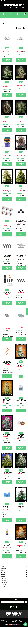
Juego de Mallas (21, 259)
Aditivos (3, 576)
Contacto (20, 621)
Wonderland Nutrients (7, 548)
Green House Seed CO (7, 87)
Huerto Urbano (5, 588)
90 (23, 561)
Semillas (3, 572)
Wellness (4, 584)
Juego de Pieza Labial (21, 224)
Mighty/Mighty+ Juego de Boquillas (7, 256)
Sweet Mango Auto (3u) (7, 119)
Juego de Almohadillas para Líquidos (7, 330)
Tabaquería (4, 586)
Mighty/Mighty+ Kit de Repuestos (7, 293)
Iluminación (4, 578)
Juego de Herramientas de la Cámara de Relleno (7, 366)
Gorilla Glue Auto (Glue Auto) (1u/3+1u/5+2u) (21, 364)
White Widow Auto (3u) (21, 119)
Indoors (3, 574)
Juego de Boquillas (7, 259)
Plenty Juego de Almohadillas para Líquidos (7, 325)
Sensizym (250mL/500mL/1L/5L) (21, 400)
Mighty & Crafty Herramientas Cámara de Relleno (7, 362)
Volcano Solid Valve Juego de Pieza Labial (21, 221)
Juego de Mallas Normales (21, 328)
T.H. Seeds (20, 546)
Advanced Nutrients (21, 403)
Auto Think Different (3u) (21, 188)
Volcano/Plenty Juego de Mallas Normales (21, 325)
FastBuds (20, 368)
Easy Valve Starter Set (7, 226)
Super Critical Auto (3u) (7, 85)
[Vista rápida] (7, 44)
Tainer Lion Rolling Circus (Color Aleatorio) (7, 507)
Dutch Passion (21, 156)
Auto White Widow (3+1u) (7, 188)
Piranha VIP (13, 621)
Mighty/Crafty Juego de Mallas (21, 256)
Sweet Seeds (7, 438)
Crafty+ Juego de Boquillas (21, 291)
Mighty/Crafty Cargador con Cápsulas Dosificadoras (21, 436)
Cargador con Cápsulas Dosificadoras (21, 441)
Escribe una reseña (22, 230)
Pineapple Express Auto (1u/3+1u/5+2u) (7, 400)
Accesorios (4, 580)
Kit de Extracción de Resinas (7, 156)
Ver (21, 359)
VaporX (3, 570)
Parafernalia (4, 582)
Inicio (2, 564)
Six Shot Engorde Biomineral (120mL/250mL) (7, 544)
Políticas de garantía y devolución (14, 620)
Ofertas (3, 566)
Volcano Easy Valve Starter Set (7, 223)
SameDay (4, 590)
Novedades (4, 568)
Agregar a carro (7, 60)
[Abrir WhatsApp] (25, 624)
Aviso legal (3, 620)
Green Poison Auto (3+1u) (7, 435)
